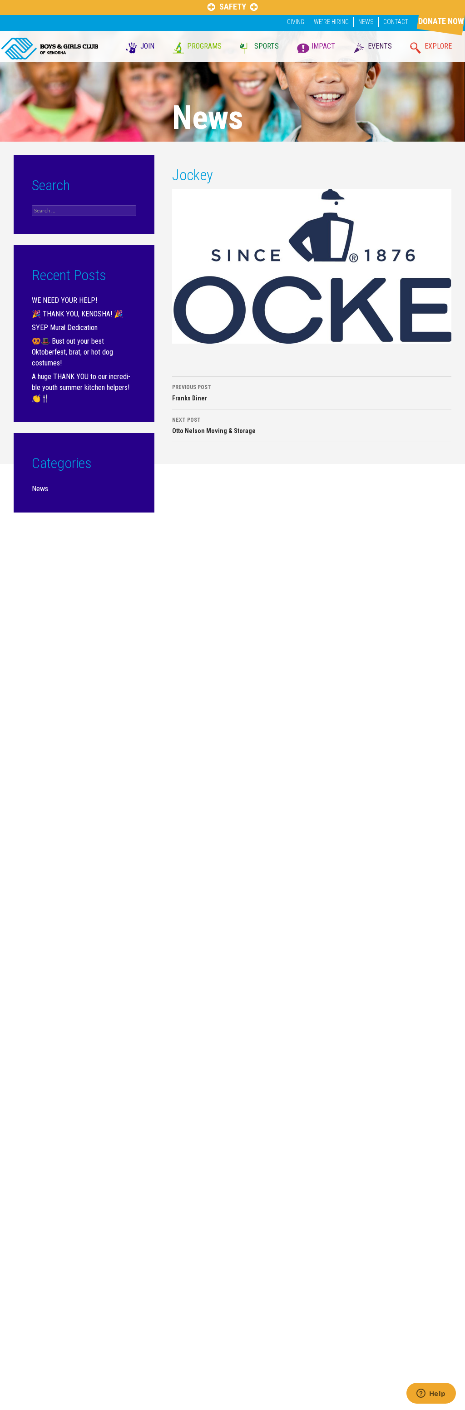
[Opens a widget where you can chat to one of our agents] (431, 1394)
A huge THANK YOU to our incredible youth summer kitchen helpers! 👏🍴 (81, 387)
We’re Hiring (331, 21)
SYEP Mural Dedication (65, 327)
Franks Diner (191, 393)
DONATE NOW (441, 21)
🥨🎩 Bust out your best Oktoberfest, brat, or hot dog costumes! (72, 352)
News (366, 21)
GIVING (295, 21)
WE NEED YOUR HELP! (64, 300)
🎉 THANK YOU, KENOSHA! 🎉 (77, 314)
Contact (395, 21)
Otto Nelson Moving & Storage (214, 425)
